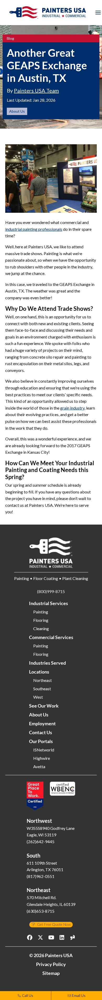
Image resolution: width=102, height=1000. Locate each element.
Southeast (42, 689)
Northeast (42, 680)
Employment (42, 723)
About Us (17, 111)
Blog (10, 38)
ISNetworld (43, 750)
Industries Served (47, 662)
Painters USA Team (36, 90)
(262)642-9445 (40, 841)
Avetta (39, 767)
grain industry (72, 407)
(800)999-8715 (51, 591)
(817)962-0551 (40, 876)
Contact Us (40, 732)
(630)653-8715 (40, 911)
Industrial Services (48, 603)
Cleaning (41, 629)
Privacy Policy (51, 964)
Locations (39, 671)
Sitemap (51, 973)
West (38, 697)
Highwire (41, 758)
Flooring (40, 620)
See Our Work (44, 705)
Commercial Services (51, 637)
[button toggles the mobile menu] (98, 12)
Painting (40, 612)
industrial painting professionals (33, 229)
